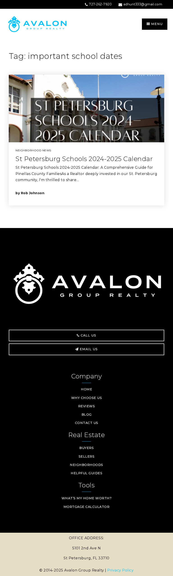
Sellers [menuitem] (87, 456)
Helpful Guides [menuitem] (86, 473)
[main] (86, 134)
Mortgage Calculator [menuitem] (87, 507)
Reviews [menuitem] (86, 406)
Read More (137, 193)
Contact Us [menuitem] (86, 423)
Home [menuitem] (86, 389)
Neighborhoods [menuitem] (86, 465)
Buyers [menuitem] (86, 448)
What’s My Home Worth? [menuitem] (86, 498)
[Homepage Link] (46, 24)
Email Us (88, 349)
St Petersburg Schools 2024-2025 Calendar (84, 159)
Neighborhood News (33, 150)
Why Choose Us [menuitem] (86, 398)
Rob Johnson (33, 193)
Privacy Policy (120, 570)
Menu (156, 24)
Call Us (88, 335)
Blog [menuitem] (87, 414)
